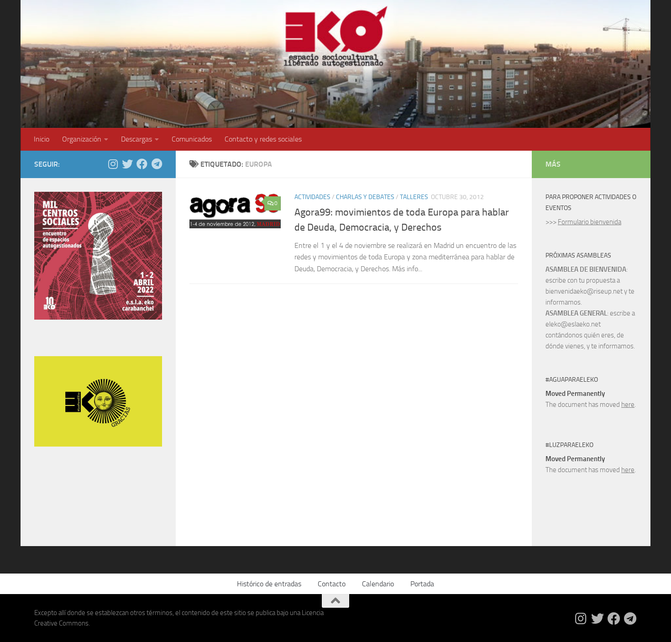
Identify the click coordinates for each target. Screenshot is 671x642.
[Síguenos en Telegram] (156, 163)
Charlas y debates (365, 197)
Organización (81, 139)
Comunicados (192, 139)
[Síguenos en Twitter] (127, 163)
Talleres (414, 197)
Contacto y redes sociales (263, 139)
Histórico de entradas (269, 583)
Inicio (41, 139)
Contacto (332, 583)
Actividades (312, 197)
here (627, 404)
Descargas (136, 139)
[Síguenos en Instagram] (112, 163)
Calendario (378, 583)
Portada (422, 583)
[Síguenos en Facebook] (141, 163)
